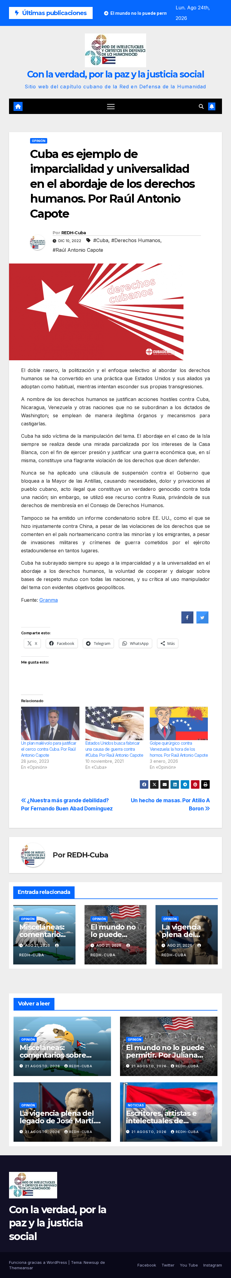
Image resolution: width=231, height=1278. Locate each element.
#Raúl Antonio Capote (78, 250)
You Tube (189, 1265)
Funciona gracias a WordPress (38, 1262)
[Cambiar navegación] (110, 106)
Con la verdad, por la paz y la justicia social (115, 74)
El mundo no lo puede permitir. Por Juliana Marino (165, 1055)
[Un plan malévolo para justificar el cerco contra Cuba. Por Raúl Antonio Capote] (50, 723)
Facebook (146, 1265)
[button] (201, 106)
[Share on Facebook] (187, 622)
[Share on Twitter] (202, 622)
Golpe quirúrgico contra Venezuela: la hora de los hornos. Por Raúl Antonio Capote (179, 749)
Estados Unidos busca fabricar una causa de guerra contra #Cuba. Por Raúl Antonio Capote (114, 749)
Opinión (38, 141)
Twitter (168, 1265)
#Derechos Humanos (135, 240)
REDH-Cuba (73, 232)
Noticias (136, 1105)
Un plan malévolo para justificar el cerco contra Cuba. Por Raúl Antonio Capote (48, 749)
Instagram (212, 1265)
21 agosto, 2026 (43, 1066)
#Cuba (100, 240)
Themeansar (21, 1267)
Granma (48, 600)
